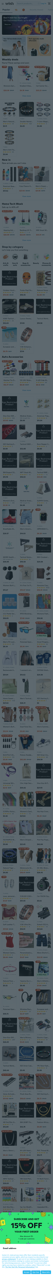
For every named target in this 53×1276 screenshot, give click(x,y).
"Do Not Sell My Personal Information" (20, 1267)
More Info (46, 1272)
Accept (26, 1272)
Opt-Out (36, 1272)
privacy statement (9, 1259)
